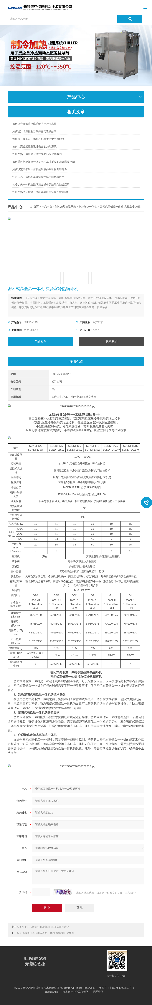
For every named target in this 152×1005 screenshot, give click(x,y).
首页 (36, 206)
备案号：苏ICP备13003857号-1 (116, 987)
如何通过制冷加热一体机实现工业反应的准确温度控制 (43, 161)
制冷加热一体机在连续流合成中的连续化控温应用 (41, 184)
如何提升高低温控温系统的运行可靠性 (34, 123)
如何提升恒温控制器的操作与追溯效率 (34, 131)
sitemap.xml (51, 991)
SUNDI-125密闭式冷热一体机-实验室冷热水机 (48, 933)
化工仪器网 (81, 991)
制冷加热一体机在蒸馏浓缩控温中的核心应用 (38, 177)
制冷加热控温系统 (65, 206)
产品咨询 (40, 341)
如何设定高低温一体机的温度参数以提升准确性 (39, 169)
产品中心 (47, 206)
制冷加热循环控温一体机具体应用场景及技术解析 (41, 192)
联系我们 (112, 341)
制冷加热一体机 (88, 206)
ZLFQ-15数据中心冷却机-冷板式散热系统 (45, 927)
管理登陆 (98, 991)
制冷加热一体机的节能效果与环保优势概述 (37, 154)
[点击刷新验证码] (63, 892)
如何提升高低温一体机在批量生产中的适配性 (38, 139)
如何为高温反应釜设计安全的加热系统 (34, 146)
